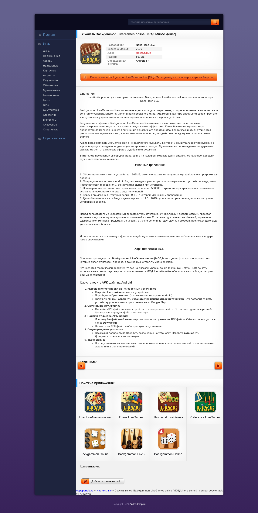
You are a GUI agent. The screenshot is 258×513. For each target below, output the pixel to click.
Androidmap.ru (137, 504)
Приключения (51, 55)
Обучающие (50, 85)
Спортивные (50, 129)
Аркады (47, 60)
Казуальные (50, 80)
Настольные (50, 65)
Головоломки (51, 95)
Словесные (50, 124)
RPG (46, 104)
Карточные (49, 70)
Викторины (49, 119)
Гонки (46, 100)
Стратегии (49, 114)
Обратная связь (54, 138)
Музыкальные (51, 90)
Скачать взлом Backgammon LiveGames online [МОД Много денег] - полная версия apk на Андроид (151, 77)
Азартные (49, 75)
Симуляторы (51, 109)
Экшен (47, 50)
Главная (49, 34)
